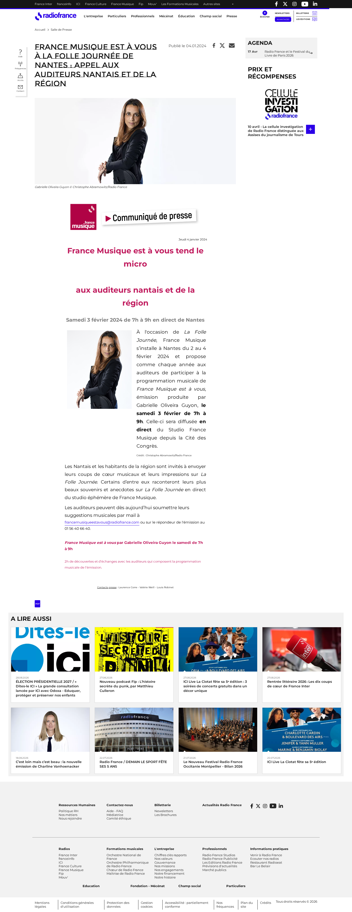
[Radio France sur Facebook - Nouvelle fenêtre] (276, 4)
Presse (232, 16)
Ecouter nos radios (264, 859)
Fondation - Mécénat (148, 886)
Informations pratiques (269, 849)
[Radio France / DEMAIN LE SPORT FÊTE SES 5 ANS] (134, 729)
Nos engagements (168, 870)
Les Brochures (165, 815)
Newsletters (282, 13)
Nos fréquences (225, 904)
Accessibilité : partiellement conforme (186, 904)
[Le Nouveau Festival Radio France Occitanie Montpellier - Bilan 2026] (218, 729)
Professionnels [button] (142, 16)
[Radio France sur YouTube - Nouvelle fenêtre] (305, 4)
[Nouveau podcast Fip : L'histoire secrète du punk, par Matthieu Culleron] (134, 649)
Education (91, 886)
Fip (141, 4)
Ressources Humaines (77, 805)
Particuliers (235, 886)
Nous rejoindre (70, 818)
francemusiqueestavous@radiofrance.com (102, 522)
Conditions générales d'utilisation (77, 904)
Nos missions (164, 866)
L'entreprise (164, 849)
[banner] (176, 4)
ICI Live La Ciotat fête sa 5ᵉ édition (296, 762)
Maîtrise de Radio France (126, 873)
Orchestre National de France (124, 857)
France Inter (43, 4)
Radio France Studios (218, 855)
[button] (264, 14)
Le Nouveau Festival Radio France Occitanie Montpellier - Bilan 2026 (213, 764)
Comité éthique (119, 818)
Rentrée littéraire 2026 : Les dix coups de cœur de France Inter (299, 683)
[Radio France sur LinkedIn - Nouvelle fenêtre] (281, 806)
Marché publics (214, 870)
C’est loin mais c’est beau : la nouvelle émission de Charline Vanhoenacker (49, 764)
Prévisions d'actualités (219, 866)
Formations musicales (125, 849)
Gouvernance (165, 862)
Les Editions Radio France (222, 862)
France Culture (95, 4)
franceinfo (64, 4)
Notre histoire (165, 877)
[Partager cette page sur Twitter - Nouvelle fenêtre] (222, 45)
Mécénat (166, 16)
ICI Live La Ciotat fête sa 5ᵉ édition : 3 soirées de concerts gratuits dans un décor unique (215, 686)
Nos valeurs (163, 859)
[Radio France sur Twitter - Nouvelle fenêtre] (285, 4)
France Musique (122, 4)
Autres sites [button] (211, 4)
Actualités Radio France (222, 805)
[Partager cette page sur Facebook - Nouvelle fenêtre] (214, 45)
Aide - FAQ (115, 811)
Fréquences (20, 68)
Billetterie (302, 13)
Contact (20, 91)
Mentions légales (42, 904)
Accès (20, 80)
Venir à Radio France (266, 855)
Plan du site (247, 904)
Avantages (283, 19)
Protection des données (118, 904)
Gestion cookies (147, 904)
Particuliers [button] (117, 16)
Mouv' (152, 4)
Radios (64, 849)
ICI (78, 4)
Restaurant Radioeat (266, 862)
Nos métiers (68, 815)
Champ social (211, 16)
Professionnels (214, 849)
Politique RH (69, 811)
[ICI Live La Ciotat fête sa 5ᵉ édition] (301, 729)
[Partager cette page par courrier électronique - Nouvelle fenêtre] (232, 45)
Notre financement (169, 873)
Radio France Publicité (220, 859)
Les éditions (303, 19)
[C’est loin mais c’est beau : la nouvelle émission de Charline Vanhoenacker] (50, 729)
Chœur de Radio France (125, 870)
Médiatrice (115, 815)
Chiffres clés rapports (170, 855)
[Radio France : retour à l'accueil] (56, 16)
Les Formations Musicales (180, 4)
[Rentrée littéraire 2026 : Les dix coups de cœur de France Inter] (301, 649)
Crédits (265, 903)
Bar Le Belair (260, 866)
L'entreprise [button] (93, 16)
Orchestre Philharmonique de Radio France (128, 864)
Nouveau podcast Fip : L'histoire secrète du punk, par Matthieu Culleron (127, 686)
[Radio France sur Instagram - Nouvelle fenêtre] (294, 4)
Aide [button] (20, 56)
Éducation (186, 16)
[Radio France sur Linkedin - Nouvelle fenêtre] (315, 4)
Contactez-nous (120, 805)
